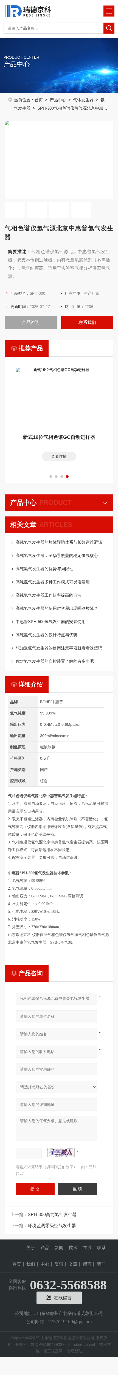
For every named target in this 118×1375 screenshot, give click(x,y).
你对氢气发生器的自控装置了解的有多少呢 (55, 661)
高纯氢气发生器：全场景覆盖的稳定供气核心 (57, 555)
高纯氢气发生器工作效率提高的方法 (49, 595)
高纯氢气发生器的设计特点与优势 (46, 634)
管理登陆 (74, 1351)
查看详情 (59, 456)
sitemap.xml (84, 1344)
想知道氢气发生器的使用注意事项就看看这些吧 (59, 648)
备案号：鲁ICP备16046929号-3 (42, 1344)
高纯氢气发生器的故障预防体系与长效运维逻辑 (59, 542)
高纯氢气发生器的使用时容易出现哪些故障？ (57, 608)
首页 (39, 100)
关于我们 (30, 1250)
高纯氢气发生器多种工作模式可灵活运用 (53, 582)
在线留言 (87, 1250)
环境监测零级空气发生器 (52, 1225)
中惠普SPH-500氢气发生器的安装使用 (51, 621)
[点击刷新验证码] (61, 1152)
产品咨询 (31, 322)
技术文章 (73, 1250)
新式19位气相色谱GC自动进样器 (59, 437)
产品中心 (58, 100)
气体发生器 (83, 100)
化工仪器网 (53, 1351)
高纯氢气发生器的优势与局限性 (44, 568)
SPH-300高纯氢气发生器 (52, 1214)
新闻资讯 (59, 1250)
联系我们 (87, 322)
